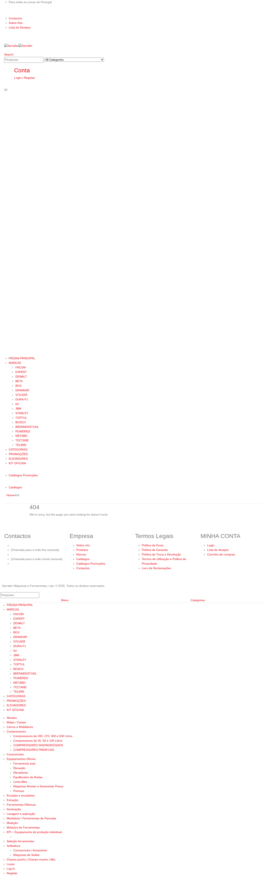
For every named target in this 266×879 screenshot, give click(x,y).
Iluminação (14, 809)
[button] (9, 54)
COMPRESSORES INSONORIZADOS (38, 745)
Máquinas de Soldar (26, 855)
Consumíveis (15, 754)
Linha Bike (20, 781)
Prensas (18, 791)
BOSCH (20, 422)
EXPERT (21, 372)
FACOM (20, 367)
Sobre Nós (16, 23)
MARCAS (15, 362)
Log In (11, 868)
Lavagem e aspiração (21, 813)
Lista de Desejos (20, 27)
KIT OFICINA (17, 463)
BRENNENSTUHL (27, 426)
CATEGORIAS (18, 449)
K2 (17, 404)
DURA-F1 (21, 399)
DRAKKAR (22, 390)
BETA (19, 381)
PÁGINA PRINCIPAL (22, 358)
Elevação (19, 768)
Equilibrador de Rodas (28, 777)
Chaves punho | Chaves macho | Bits (31, 859)
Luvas (11, 864)
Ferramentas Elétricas (21, 804)
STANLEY (21, 413)
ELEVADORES (18, 458)
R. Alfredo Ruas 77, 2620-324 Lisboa (35, 563)
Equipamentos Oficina (21, 759)
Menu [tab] (65, 600)
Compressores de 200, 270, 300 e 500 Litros (42, 736)
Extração (12, 800)
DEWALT (21, 376)
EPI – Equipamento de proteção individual (34, 832)
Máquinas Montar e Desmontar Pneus (38, 786)
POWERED (22, 431)
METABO (21, 435)
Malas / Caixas (16, 722)
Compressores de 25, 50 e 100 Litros (37, 740)
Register (12, 873)
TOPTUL (21, 417)
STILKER (21, 394)
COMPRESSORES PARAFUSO (33, 749)
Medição (12, 823)
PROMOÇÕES (18, 454)
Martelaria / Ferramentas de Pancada (31, 818)
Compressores (16, 731)
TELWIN (20, 445)
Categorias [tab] (198, 600)
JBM (18, 408)
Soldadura (13, 845)
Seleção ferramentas (20, 841)
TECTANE (22, 440)
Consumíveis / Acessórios (30, 850)
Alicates (12, 717)
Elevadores (20, 772)
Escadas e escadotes (21, 795)
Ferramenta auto (24, 763)
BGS (18, 385)
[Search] (41, 595)
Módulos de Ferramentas (23, 827)
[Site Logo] (18, 45)
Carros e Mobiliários (20, 727)
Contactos (15, 18)
